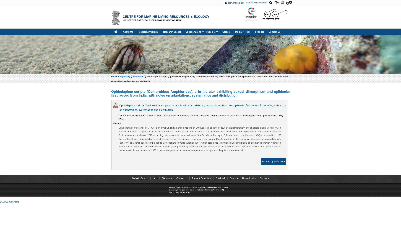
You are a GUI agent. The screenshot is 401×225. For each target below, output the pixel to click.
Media (225, 31)
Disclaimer (167, 178)
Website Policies (140, 178)
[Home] (115, 32)
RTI (234, 31)
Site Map (264, 178)
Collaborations (184, 31)
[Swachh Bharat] (251, 14)
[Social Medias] (283, 3)
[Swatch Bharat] (275, 14)
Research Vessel (166, 31)
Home (114, 76)
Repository (201, 31)
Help (155, 178)
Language (289, 3)
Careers (214, 31)
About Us (126, 31)
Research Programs (144, 31)
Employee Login (236, 3)
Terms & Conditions (201, 178)
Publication (138, 76)
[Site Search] (271, 3)
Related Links (249, 178)
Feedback (220, 178)
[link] (9, 201)
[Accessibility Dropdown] (277, 3)
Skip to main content (256, 3)
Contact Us (258, 31)
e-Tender (244, 31)
